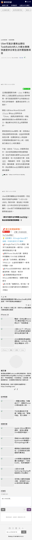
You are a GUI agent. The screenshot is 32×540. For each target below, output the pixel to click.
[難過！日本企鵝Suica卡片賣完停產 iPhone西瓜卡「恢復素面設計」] (7, 322)
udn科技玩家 (4, 40)
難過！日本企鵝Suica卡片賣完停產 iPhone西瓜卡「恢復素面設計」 (23, 321)
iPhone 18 (5, 314)
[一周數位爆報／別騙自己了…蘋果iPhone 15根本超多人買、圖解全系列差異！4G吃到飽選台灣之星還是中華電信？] (7, 404)
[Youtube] (26, 2)
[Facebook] (9, 528)
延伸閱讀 (4, 397)
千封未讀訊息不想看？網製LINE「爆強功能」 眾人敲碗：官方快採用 (22, 413)
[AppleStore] (22, 528)
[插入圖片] (24, 509)
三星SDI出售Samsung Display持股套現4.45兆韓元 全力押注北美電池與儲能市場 (23, 471)
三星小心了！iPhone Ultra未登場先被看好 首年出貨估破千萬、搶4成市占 (23, 331)
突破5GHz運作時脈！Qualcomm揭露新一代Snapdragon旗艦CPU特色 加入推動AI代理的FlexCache (23, 440)
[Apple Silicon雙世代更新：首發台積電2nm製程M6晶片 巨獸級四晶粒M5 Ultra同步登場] (7, 431)
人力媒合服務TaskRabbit (15, 95)
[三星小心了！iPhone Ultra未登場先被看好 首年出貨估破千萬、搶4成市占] (7, 332)
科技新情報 (11, 40)
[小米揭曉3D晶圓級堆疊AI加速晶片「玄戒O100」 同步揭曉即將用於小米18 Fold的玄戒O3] (7, 462)
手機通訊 (14, 5)
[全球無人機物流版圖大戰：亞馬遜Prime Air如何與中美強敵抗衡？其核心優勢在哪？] (7, 482)
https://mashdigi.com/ (8, 386)
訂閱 (24, 532)
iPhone (4, 350)
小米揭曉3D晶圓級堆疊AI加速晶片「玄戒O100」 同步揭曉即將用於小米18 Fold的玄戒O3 (23, 461)
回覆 (29, 509)
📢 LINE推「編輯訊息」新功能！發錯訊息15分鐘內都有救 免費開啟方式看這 (16, 287)
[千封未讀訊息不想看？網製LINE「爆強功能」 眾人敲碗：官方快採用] (7, 414)
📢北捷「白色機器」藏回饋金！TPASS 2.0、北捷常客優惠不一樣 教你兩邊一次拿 (16, 262)
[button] (28, 2)
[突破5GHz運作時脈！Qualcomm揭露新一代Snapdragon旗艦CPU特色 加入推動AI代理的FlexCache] (7, 441)
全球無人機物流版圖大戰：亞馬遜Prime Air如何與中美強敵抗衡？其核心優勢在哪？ (22, 481)
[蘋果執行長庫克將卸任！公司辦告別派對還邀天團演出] (7, 451)
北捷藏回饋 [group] (5, 10)
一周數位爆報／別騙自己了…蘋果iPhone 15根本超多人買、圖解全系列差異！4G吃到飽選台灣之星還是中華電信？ (23, 403)
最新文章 (5, 5)
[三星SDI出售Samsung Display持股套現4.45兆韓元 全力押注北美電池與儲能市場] (7, 472)
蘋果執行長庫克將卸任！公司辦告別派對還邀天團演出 (22, 450)
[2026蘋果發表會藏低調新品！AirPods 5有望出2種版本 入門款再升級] (7, 342)
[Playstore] (19, 528)
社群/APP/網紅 (25, 5)
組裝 (16, 350)
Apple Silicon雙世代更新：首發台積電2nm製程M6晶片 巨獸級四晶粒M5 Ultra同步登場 (23, 430)
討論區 (3, 491)
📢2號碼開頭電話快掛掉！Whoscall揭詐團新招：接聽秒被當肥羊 (15, 277)
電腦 (11, 350)
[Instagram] (13, 528)
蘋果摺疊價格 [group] (17, 10)
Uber (22, 350)
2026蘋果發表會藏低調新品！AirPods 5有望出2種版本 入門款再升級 (23, 341)
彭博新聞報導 (7, 92)
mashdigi (23, 217)
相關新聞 (4, 424)
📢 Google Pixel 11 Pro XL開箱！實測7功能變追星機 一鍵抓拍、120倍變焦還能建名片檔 (16, 247)
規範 (3, 509)
